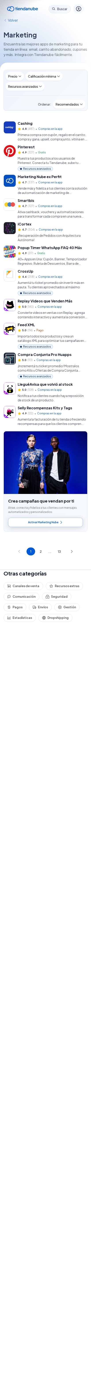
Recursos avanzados (23, 86)
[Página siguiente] (71, 551)
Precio (12, 76)
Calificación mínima (42, 76)
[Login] (78, 8)
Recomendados (67, 104)
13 (59, 551)
